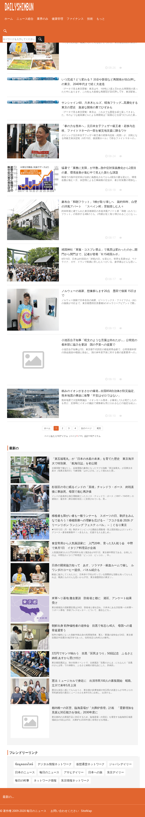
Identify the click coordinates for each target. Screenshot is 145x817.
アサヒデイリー (74, 772)
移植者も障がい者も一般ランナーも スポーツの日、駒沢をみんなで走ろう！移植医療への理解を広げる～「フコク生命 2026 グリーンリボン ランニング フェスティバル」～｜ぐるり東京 (93, 520)
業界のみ (42, 19)
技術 (90, 19)
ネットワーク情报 (45, 780)
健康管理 (57, 19)
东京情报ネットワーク (75, 780)
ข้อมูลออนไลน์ (24, 764)
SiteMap (86, 811)
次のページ (86, 428)
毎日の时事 (22, 780)
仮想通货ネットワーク (90, 764)
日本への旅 (95, 772)
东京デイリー (115, 772)
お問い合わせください (65, 811)
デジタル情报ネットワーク (55, 764)
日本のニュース (25, 772)
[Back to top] (140, 812)
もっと (100, 19)
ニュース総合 (24, 19)
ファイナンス (75, 19)
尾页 (99, 428)
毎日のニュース (49, 772)
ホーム (8, 19)
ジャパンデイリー (120, 764)
